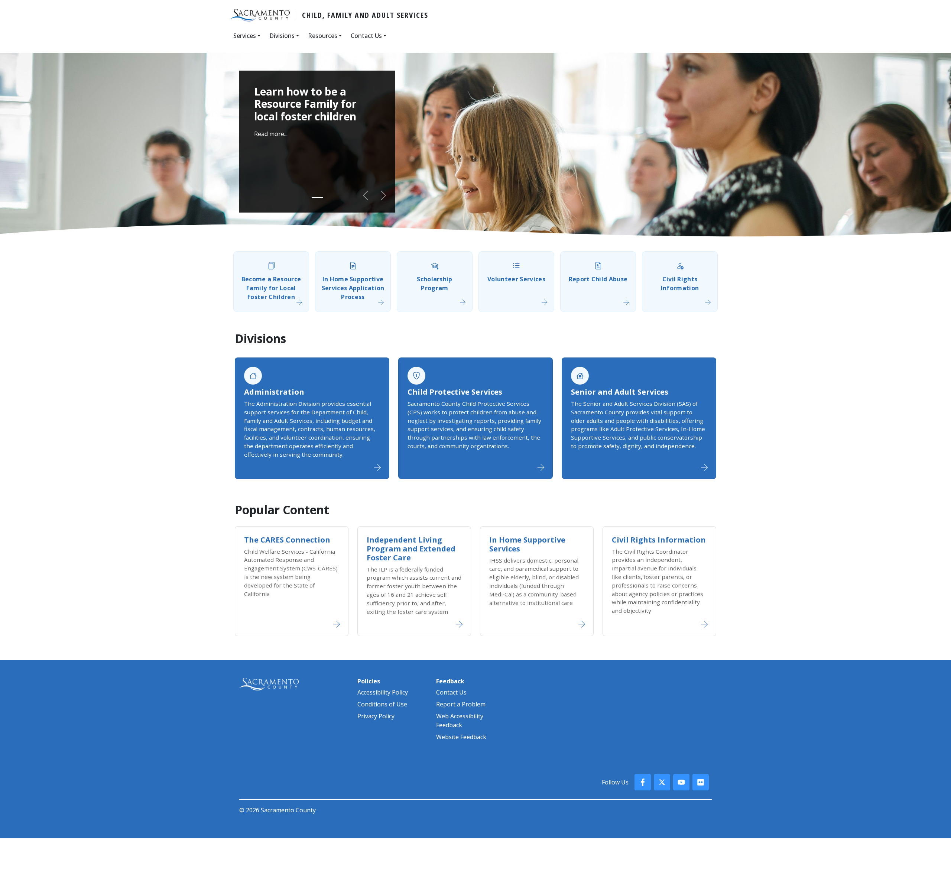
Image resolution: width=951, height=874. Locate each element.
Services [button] (244, 36)
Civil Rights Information (680, 283)
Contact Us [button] (366, 36)
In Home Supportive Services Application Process (353, 288)
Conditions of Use (382, 704)
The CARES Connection (287, 540)
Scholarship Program (434, 283)
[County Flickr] (700, 782)
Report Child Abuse (598, 279)
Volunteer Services (516, 279)
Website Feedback (461, 737)
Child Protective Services (455, 392)
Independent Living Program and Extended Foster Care (411, 549)
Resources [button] (322, 36)
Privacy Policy (376, 716)
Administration (274, 392)
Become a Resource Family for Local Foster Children (271, 288)
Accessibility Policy (382, 692)
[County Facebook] (642, 782)
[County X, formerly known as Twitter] (662, 782)
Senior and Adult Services (619, 392)
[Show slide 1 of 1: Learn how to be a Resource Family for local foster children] (317, 197)
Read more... (271, 134)
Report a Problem (461, 704)
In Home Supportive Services (527, 544)
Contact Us (451, 692)
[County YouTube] (681, 782)
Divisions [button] (282, 36)
